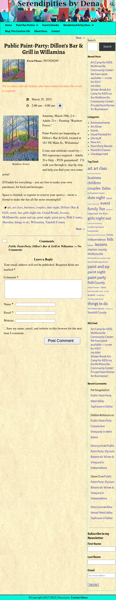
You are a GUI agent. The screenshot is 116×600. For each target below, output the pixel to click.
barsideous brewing (94, 173)
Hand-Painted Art (101, 134)
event (13, 212)
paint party (58, 217)
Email (9, 312)
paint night (43, 217)
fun (20, 212)
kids (110, 239)
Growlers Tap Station (96, 227)
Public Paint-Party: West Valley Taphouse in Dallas (102, 401)
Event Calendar (50, 25)
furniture (109, 209)
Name (8, 304)
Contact (55, 31)
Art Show (96, 126)
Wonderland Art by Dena (76, 25)
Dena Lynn (97, 445)
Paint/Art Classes (101, 150)
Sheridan (7, 222)
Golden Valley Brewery (95, 223)
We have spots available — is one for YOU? (101, 78)
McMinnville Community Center (99, 258)
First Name (94, 543)
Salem (103, 287)
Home (8, 25)
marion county (97, 249)
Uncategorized (99, 154)
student (91, 295)
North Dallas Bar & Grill (98, 262)
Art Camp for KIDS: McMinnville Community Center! (102, 66)
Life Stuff (96, 138)
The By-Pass (100, 295)
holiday (109, 235)
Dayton (109, 198)
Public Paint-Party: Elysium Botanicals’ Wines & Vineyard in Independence (102, 456)
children (94, 183)
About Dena (40, 31)
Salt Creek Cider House (95, 291)
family (93, 209)
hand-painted (93, 231)
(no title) (96, 85)
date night (53, 207)
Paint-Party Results (102, 146)
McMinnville (10, 217)
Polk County (74, 217)
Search (92, 40)
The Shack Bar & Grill (95, 299)
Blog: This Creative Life (17, 31)
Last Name (94, 557)
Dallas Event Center (96, 193)
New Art (95, 142)
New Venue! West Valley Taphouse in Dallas (102, 513)
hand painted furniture (96, 235)
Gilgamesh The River (98, 213)
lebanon (90, 245)
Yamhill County (55, 222)
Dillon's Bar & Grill (93, 204)
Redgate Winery (93, 287)
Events (94, 130)
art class (17, 207)
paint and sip (28, 217)
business (29, 207)
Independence (97, 239)
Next (80, 38)
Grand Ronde (50, 212)
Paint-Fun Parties (25, 25)
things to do (22, 222)
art (9, 207)
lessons (64, 212)
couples (40, 207)
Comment (11, 277)
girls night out (32, 212)
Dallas (106, 188)
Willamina (37, 222)
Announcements (100, 122)
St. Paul (106, 291)
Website (9, 320)
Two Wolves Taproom (96, 309)
